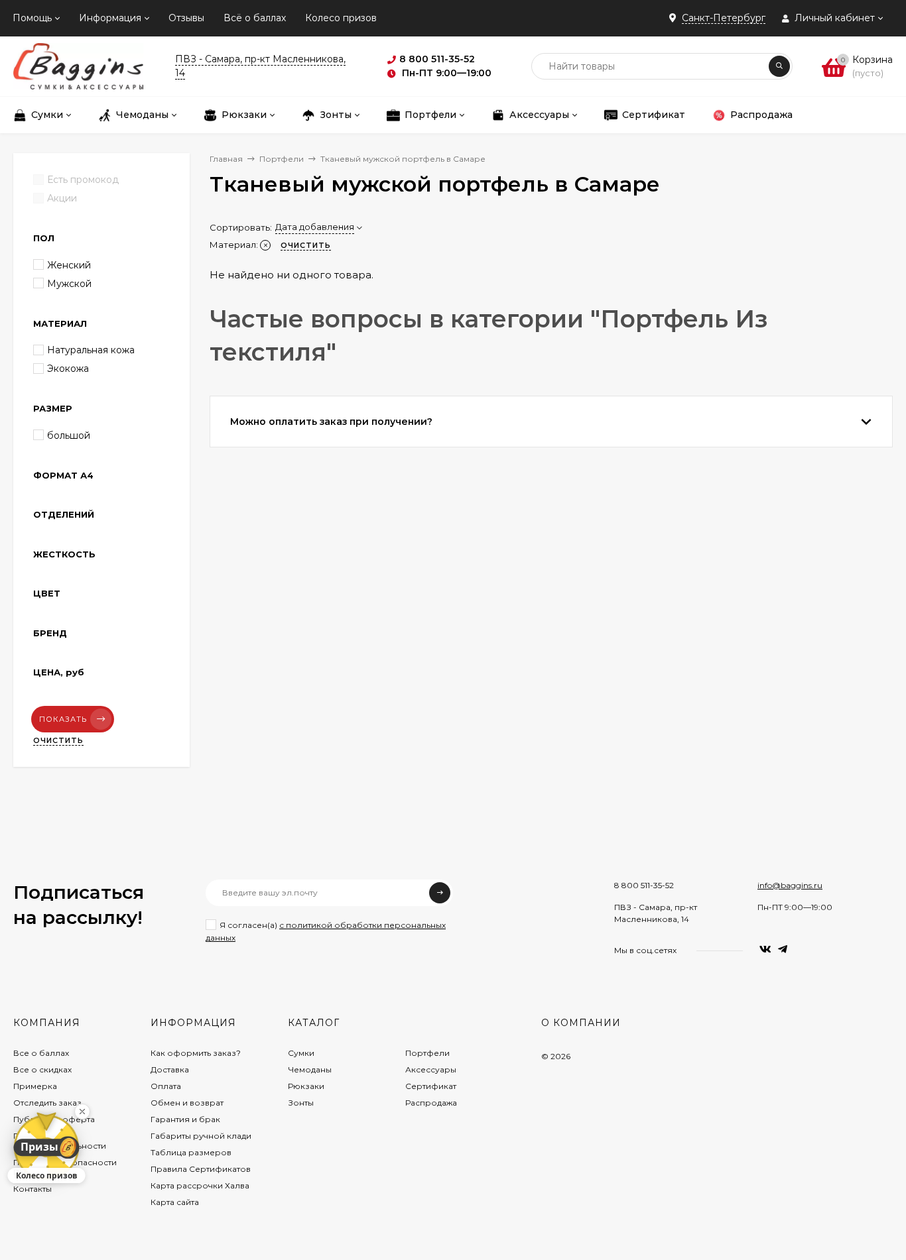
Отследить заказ (47, 1103)
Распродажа (431, 1103)
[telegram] (782, 949)
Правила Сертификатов (201, 1169)
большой (68, 435)
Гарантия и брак (185, 1119)
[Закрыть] (82, 1111)
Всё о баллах (255, 18)
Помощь (32, 18)
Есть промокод (83, 180)
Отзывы (186, 18)
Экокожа (68, 368)
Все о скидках (42, 1069)
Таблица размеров (191, 1152)
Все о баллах (41, 1053)
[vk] (765, 949)
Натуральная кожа (91, 350)
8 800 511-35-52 (644, 885)
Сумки (301, 1053)
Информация (110, 18)
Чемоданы (310, 1069)
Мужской (69, 284)
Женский (69, 265)
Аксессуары (430, 1069)
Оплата (166, 1086)
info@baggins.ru (789, 885)
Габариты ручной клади (201, 1136)
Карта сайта (175, 1202)
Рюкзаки (306, 1086)
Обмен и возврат (187, 1103)
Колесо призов (341, 18)
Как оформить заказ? (196, 1053)
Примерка (35, 1086)
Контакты (32, 1189)
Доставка (170, 1069)
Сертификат (430, 1086)
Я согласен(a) (326, 931)
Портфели (281, 159)
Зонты (301, 1103)
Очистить (58, 740)
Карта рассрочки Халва (200, 1185)
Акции (62, 198)
